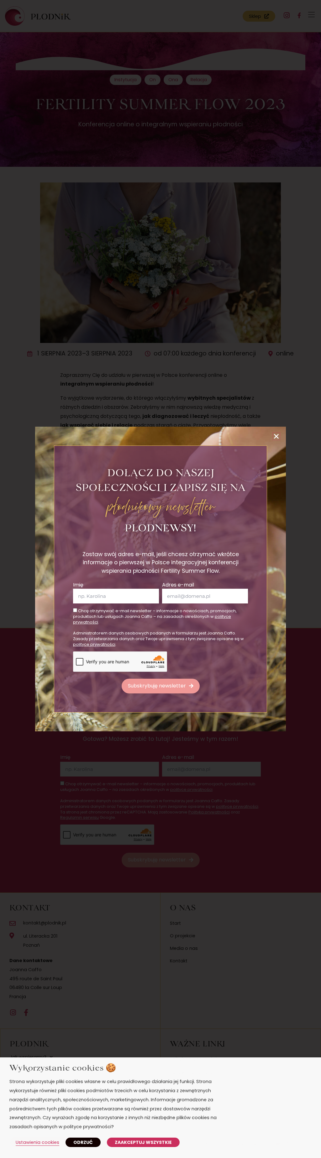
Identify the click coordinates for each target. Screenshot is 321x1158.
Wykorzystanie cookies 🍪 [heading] (62, 1067)
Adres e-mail (178, 584)
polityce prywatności (94, 644)
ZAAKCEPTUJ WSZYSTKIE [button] (143, 1142)
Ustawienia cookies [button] (37, 1142)
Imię (78, 584)
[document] (160, 579)
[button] (276, 436)
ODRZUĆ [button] (83, 1142)
